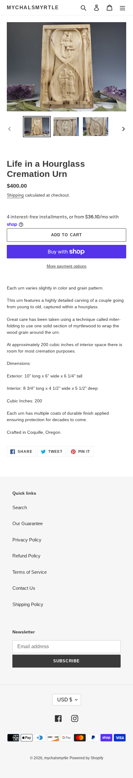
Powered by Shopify (86, 758)
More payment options (67, 266)
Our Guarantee (27, 523)
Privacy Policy (26, 539)
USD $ (64, 699)
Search (19, 507)
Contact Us (23, 588)
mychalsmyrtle (33, 7)
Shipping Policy (27, 604)
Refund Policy (26, 555)
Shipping (15, 195)
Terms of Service (29, 572)
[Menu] (122, 7)
